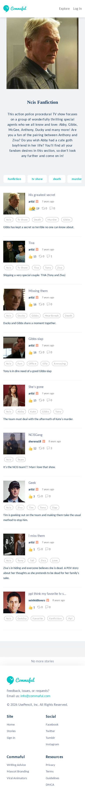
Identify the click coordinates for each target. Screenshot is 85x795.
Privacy (50, 765)
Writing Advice (16, 765)
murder (77, 179)
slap (54, 507)
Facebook (52, 724)
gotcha (22, 618)
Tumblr (50, 738)
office (32, 363)
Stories (11, 731)
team (21, 459)
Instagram (52, 744)
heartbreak (52, 315)
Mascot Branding (18, 771)
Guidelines (52, 778)
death (57, 179)
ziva (59, 267)
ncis (8, 219)
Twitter (50, 731)
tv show (37, 179)
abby (21, 411)
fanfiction (55, 618)
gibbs (66, 219)
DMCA (50, 785)
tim (31, 507)
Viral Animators (17, 778)
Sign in (11, 738)
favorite (38, 618)
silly (45, 363)
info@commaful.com (35, 696)
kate (33, 411)
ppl (70, 618)
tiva (36, 267)
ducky (21, 315)
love (55, 560)
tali (32, 560)
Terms (50, 771)
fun (20, 363)
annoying (60, 363)
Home (11, 724)
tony (48, 267)
